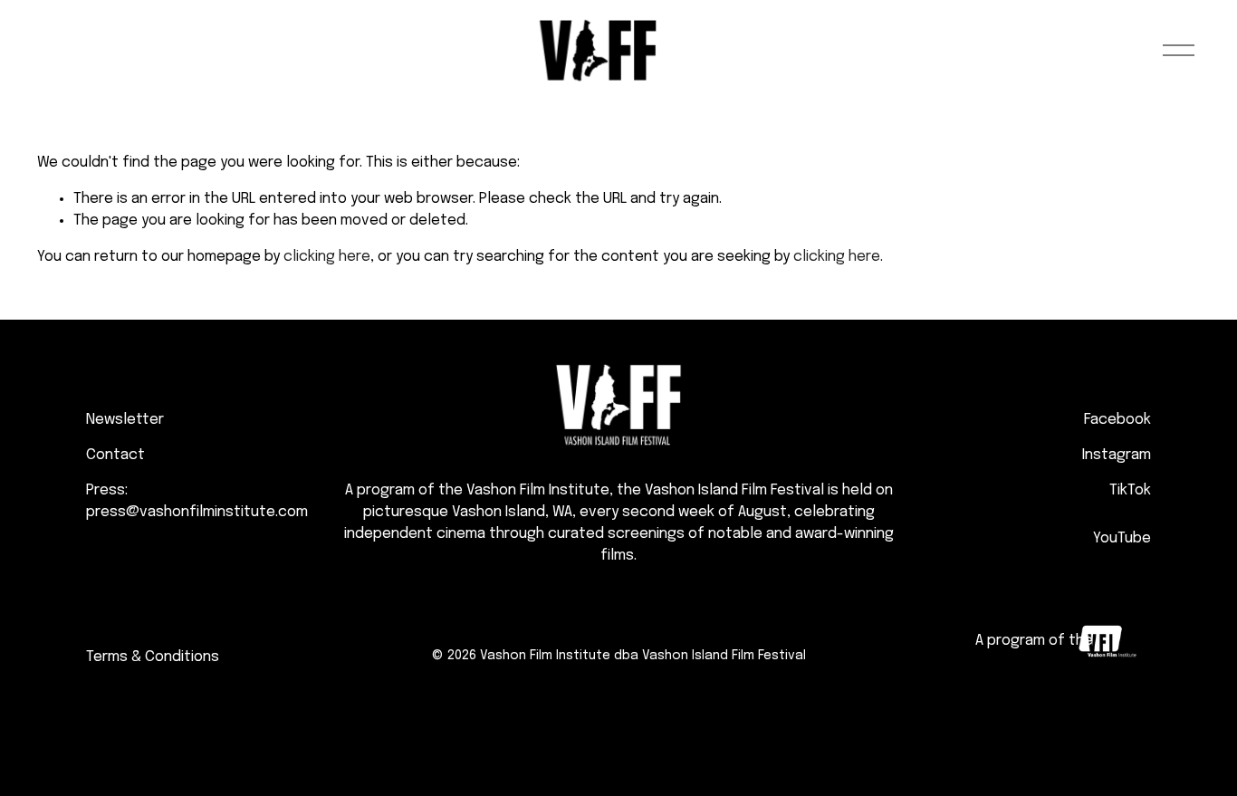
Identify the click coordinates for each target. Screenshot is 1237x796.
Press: (107, 490)
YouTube (1122, 538)
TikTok (1130, 490)
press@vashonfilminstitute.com (197, 512)
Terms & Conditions (152, 657)
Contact (115, 455)
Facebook (1117, 419)
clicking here (326, 256)
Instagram (1116, 455)
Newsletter (125, 419)
